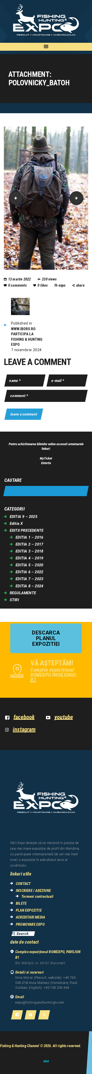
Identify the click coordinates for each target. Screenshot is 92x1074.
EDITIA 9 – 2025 (23, 516)
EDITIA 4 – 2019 (29, 558)
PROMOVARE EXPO (30, 924)
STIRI (14, 600)
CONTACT (23, 883)
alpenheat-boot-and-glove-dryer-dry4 (14, 198)
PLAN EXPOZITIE (29, 910)
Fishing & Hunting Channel (19, 1046)
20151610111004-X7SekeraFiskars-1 (81, 198)
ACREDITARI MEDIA (30, 917)
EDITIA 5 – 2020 (29, 565)
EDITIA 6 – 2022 (29, 572)
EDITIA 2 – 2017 (29, 544)
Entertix (46, 463)
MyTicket (46, 458)
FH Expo (60, 285)
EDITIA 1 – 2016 (29, 537)
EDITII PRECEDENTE (26, 530)
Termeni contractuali (37, 896)
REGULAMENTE (23, 593)
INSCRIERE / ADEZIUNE (33, 890)
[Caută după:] (46, 491)
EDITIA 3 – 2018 (29, 551)
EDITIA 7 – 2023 (29, 579)
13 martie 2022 (19, 279)
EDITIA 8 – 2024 (29, 586)
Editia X (16, 523)
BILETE (21, 903)
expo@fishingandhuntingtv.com (39, 1002)
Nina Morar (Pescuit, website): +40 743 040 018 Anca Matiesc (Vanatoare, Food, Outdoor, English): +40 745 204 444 (46, 982)
